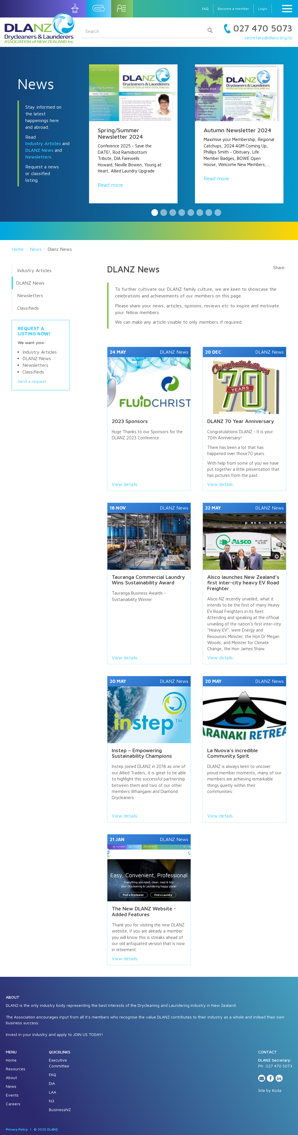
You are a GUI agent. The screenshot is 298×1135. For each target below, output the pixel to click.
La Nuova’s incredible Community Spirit (232, 753)
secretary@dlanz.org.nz (268, 37)
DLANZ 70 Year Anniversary (240, 421)
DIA (52, 1083)
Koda (276, 1090)
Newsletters (38, 156)
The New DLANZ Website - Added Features (144, 911)
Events (12, 1094)
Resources (15, 1068)
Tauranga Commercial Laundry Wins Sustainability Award (148, 580)
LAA (52, 1092)
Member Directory (122, 8)
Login (262, 8)
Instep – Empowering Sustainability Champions (142, 753)
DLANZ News (39, 150)
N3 (51, 1100)
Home (18, 249)
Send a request (32, 381)
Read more (110, 185)
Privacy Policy (17, 1129)
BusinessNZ (60, 1109)
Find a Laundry (98, 8)
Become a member (233, 8)
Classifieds (28, 308)
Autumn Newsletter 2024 (237, 130)
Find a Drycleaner (75, 8)
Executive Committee (59, 1063)
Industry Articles (43, 143)
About (11, 1077)
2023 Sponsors (130, 421)
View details (124, 484)
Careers (13, 1103)
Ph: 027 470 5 (271, 1065)
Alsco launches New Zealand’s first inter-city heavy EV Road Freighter (243, 583)
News (36, 249)
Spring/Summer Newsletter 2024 (120, 133)
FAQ (205, 8)
